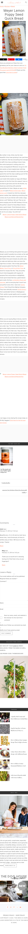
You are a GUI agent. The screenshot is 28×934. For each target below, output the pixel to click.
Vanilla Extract (21, 289)
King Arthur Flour (18, 268)
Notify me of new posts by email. (10, 630)
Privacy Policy (8, 915)
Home (2, 6)
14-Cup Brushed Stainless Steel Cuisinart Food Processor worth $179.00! (13, 68)
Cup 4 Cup (7, 268)
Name (2, 603)
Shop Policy (20, 915)
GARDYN (15, 646)
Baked (13, 6)
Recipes (7, 6)
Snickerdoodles (6, 483)
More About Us (10, 865)
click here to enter (11, 72)
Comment (3, 581)
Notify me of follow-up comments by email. (13, 625)
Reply (1, 546)
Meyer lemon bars (15, 190)
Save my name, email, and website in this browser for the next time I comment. (15, 618)
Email (1, 609)
